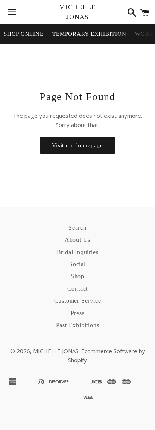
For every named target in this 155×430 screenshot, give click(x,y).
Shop (77, 276)
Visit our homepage (77, 145)
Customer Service (77, 300)
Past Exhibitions (77, 325)
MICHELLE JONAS (77, 11)
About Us (77, 239)
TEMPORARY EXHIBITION (89, 34)
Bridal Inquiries (78, 252)
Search (77, 227)
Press (78, 313)
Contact (77, 288)
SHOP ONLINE (23, 34)
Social (77, 264)
